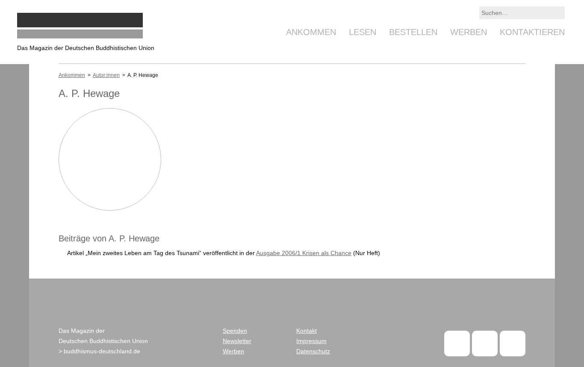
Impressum (311, 341)
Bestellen (413, 32)
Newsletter (237, 341)
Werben (468, 32)
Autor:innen (106, 75)
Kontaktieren (532, 32)
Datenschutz (313, 351)
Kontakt (306, 330)
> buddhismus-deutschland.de (99, 351)
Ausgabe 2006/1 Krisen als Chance (303, 253)
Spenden (235, 330)
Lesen (362, 32)
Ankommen (311, 32)
